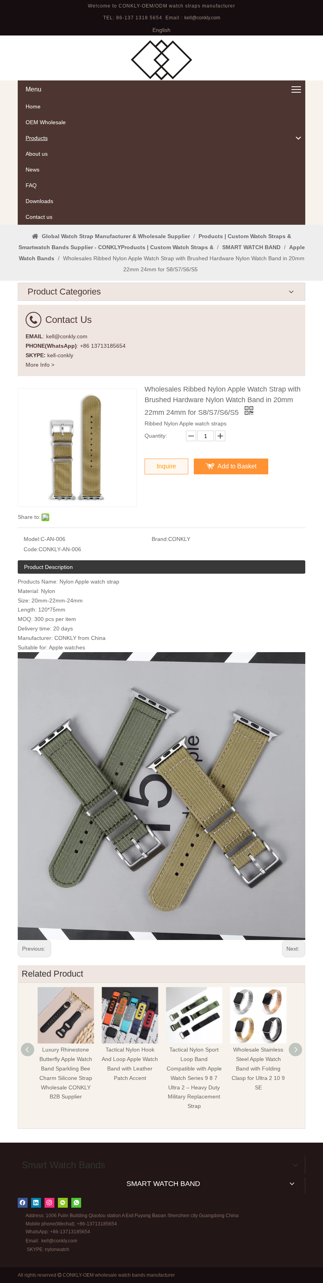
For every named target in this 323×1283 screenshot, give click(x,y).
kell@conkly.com (202, 18)
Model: (32, 539)
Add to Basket (236, 466)
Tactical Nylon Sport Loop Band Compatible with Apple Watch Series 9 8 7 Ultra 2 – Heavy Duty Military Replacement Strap (194, 1077)
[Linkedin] (36, 1203)
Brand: (160, 539)
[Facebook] (23, 1203)
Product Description (48, 567)
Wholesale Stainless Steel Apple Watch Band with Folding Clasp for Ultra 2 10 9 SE (258, 1068)
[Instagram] (49, 1203)
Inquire (166, 466)
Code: (31, 549)
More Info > (40, 365)
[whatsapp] (76, 1203)
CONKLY (65, 638)
